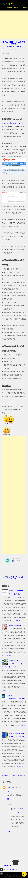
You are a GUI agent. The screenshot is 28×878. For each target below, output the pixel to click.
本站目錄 (9, 7)
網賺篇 (10, 46)
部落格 (16, 7)
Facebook (17, 576)
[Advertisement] (14, 24)
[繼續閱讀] (17, 620)
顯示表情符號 (8, 865)
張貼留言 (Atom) (13, 869)
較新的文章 (6, 775)
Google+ (13, 577)
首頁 (14, 775)
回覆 (8, 799)
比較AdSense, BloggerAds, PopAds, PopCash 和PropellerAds (14, 663)
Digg (14, 578)
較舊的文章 (22, 775)
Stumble (22, 577)
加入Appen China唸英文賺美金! (14, 43)
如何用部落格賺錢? (15, 625)
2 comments (17, 46)
